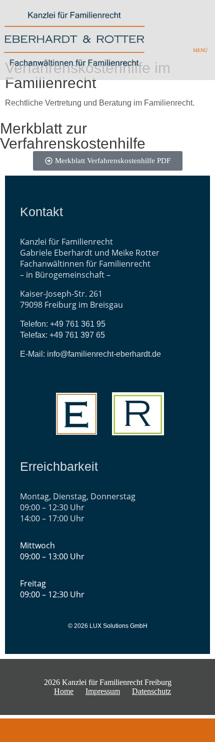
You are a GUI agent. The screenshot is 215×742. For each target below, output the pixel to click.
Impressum (103, 691)
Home (64, 691)
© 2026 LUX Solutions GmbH (108, 625)
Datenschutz (151, 691)
